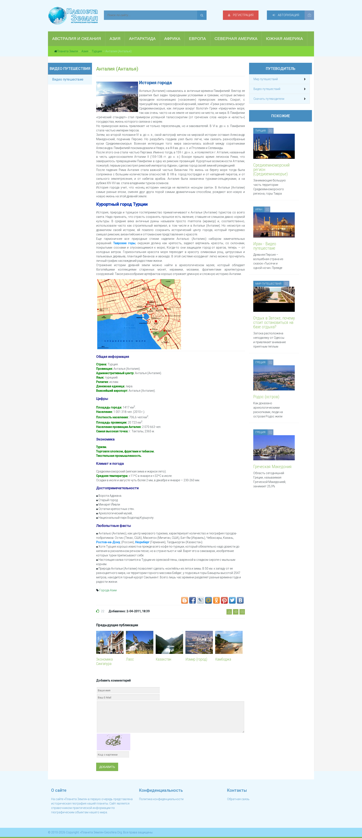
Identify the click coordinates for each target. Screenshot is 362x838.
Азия (84, 51)
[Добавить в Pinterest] (224, 600)
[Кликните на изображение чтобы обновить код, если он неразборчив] (113, 741)
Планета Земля (67, 51)
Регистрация (242, 15)
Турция (97, 51)
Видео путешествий (266, 89)
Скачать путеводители (268, 98)
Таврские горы (124, 243)
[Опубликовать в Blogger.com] (184, 600)
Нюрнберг (142, 542)
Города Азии (108, 590)
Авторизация (288, 15)
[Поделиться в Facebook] (192, 600)
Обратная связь (238, 799)
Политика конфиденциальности (161, 799)
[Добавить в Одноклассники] (216, 600)
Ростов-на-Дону (108, 542)
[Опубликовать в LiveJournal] (200, 600)
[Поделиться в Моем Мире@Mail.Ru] (208, 600)
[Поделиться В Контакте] (240, 600)
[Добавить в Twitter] (232, 600)
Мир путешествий (265, 79)
